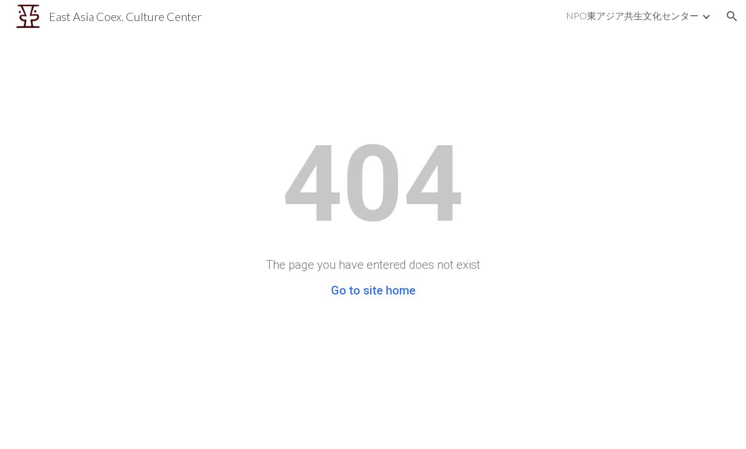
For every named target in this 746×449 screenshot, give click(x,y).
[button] (732, 16)
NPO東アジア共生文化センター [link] (632, 15)
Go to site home (373, 290)
